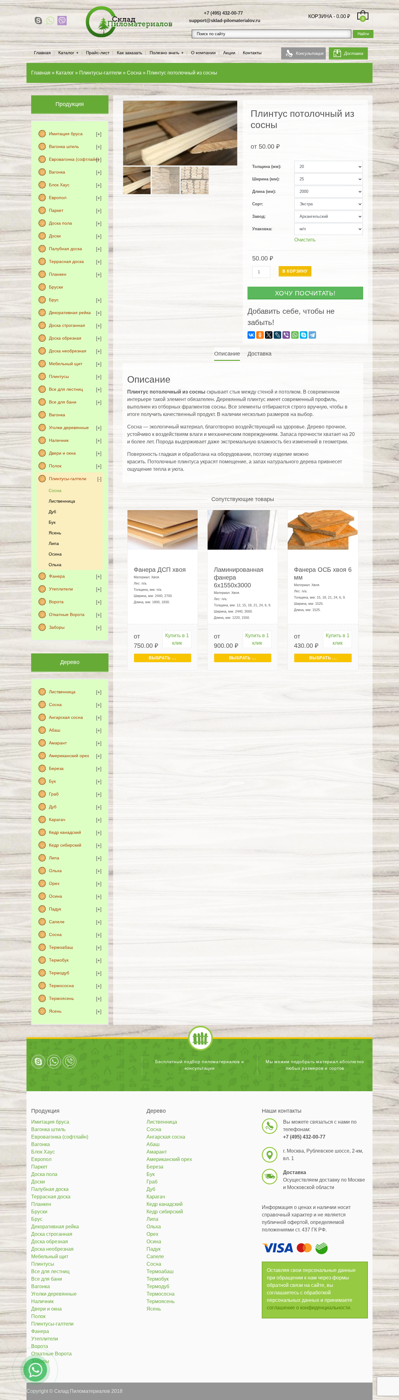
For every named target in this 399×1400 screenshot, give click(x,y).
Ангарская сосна (66, 717)
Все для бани (62, 401)
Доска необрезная (67, 350)
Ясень (55, 532)
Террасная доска (66, 261)
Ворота (56, 601)
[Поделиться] (378, 7)
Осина (55, 554)
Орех (54, 883)
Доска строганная (67, 325)
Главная (42, 52)
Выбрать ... (162, 658)
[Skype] (38, 20)
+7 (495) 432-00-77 (223, 13)
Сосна (55, 490)
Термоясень (61, 998)
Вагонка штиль (64, 146)
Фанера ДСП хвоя (160, 569)
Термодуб (59, 972)
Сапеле (57, 921)
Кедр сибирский (65, 845)
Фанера (57, 576)
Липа (54, 543)
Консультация (310, 53)
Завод (258, 216)
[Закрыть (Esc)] (392, 7)
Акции (229, 52)
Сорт (257, 204)
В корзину (295, 271)
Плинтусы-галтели (67, 478)
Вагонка (57, 172)
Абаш (54, 730)
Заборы (57, 627)
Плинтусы (59, 376)
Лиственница (62, 501)
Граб (54, 793)
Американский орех (69, 755)
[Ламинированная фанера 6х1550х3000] (243, 529)
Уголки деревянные (69, 427)
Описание (227, 354)
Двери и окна (62, 453)
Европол (57, 197)
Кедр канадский (65, 832)
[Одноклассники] (260, 335)
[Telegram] (312, 335)
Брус (54, 299)
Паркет (56, 210)
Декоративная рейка (70, 312)
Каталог (66, 52)
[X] (268, 335)
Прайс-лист (97, 52)
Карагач (57, 819)
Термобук (59, 960)
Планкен (57, 274)
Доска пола (60, 223)
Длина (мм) (263, 191)
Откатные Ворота (66, 614)
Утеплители (61, 588)
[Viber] (62, 20)
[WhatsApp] (50, 20)
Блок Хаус (59, 184)
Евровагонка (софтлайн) (74, 159)
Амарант (58, 742)
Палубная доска (65, 248)
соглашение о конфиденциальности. (309, 1307)
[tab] (227, 353)
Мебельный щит (65, 363)
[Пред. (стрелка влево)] (11, 700)
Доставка (353, 53)
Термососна (61, 985)
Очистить (304, 239)
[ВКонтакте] (251, 335)
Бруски (56, 286)
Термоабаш (61, 947)
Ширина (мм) (265, 179)
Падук (55, 908)
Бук (52, 522)
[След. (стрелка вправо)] (388, 700)
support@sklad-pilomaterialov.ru (224, 20)
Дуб (52, 511)
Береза (56, 768)
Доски (55, 235)
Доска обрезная (65, 338)
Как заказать (129, 52)
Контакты (252, 52)
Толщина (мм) (266, 166)
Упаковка (261, 229)
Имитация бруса (66, 133)
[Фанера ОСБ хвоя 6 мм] (323, 529)
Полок (55, 465)
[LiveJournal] (277, 335)
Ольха (55, 564)
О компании (203, 52)
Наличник (59, 440)
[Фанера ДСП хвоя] (162, 529)
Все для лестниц (66, 389)
